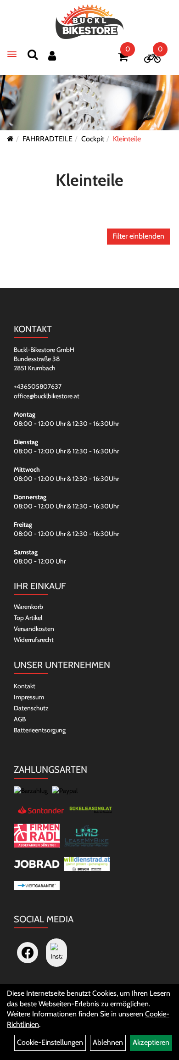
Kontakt (24, 686)
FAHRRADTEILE (47, 138)
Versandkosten (34, 629)
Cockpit (92, 138)
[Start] (10, 138)
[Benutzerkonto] (52, 55)
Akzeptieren (151, 1042)
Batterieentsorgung (40, 730)
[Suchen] (33, 54)
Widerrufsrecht (34, 640)
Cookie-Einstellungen (50, 1042)
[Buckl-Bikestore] (89, 22)
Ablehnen (108, 1042)
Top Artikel (28, 618)
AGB (20, 719)
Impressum (29, 697)
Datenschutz (31, 708)
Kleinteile (127, 138)
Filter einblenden (138, 236)
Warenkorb (28, 607)
